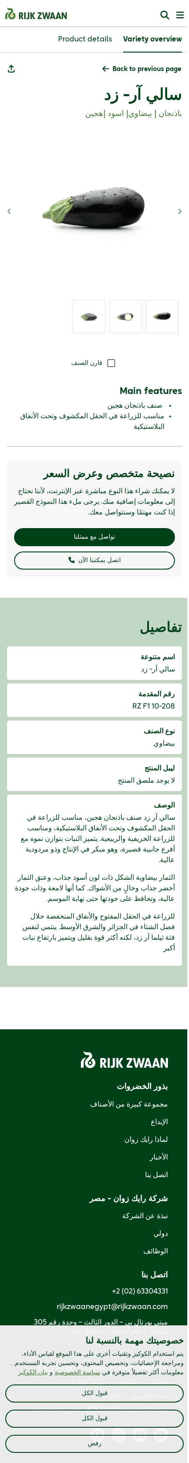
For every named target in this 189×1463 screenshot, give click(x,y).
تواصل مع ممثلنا (94, 537)
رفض (95, 1443)
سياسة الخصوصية (77, 1372)
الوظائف (155, 1251)
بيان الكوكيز (33, 1372)
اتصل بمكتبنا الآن (99, 560)
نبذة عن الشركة (145, 1215)
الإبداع (159, 1121)
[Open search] (164, 14)
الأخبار (159, 1157)
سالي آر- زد (143, 95)
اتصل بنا (156, 1174)
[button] (142, 69)
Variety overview (152, 39)
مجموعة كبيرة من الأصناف (129, 1104)
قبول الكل (95, 1393)
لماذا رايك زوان (146, 1139)
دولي (160, 1233)
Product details (85, 39)
